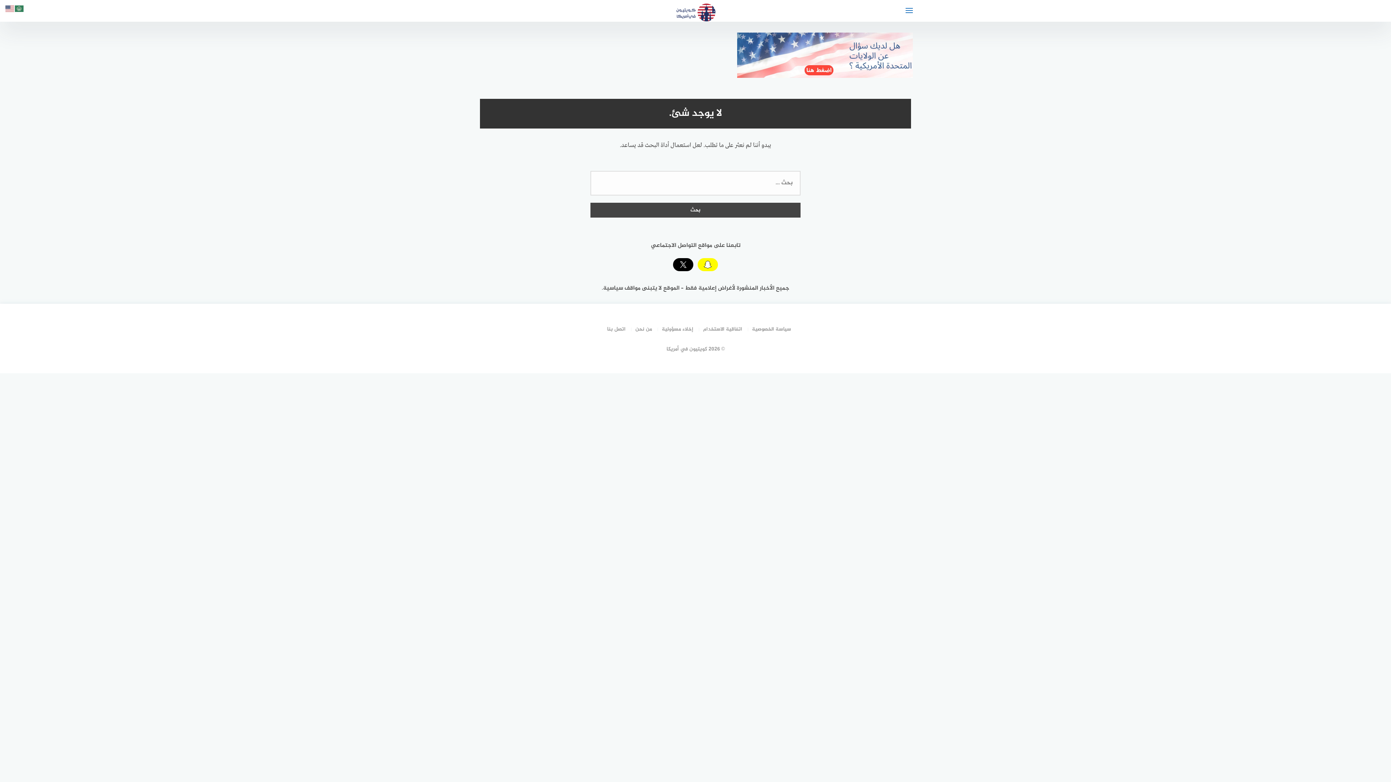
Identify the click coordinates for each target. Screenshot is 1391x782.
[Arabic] (19, 10)
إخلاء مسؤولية (677, 329)
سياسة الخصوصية (771, 329)
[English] (10, 10)
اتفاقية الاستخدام (722, 329)
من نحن (643, 329)
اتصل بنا (616, 329)
